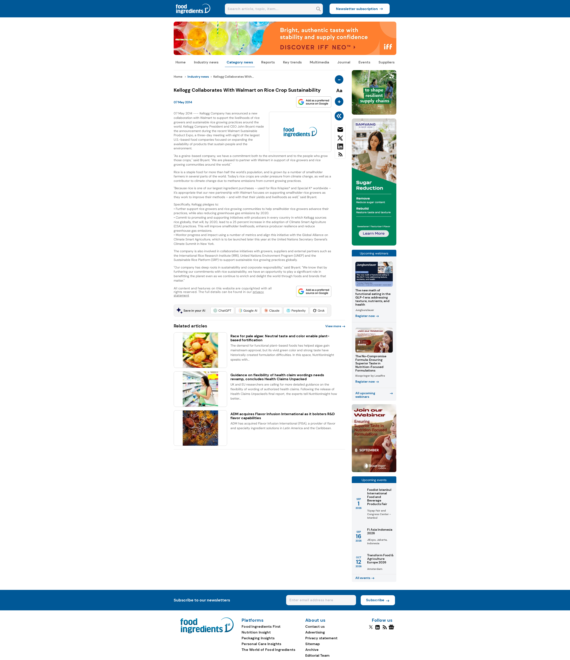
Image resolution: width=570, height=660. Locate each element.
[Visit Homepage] (193, 16)
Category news (240, 62)
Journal (343, 62)
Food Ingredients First (261, 626)
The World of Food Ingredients (268, 650)
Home (180, 62)
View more (333, 326)
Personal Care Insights (261, 644)
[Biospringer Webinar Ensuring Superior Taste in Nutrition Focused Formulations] (374, 471)
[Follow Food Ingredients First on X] (370, 629)
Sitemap (312, 644)
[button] (222, 310)
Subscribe (375, 600)
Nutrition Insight (256, 632)
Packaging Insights (258, 638)
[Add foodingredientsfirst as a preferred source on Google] (313, 102)
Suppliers (387, 62)
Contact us (315, 626)
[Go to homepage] (207, 632)
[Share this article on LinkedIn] (340, 147)
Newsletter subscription (357, 9)
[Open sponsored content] (285, 54)
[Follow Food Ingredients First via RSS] (384, 629)
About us (315, 620)
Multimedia (319, 62)
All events (362, 578)
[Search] (318, 9)
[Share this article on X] (340, 139)
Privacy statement (321, 638)
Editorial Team (317, 655)
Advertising (315, 632)
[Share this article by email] (340, 130)
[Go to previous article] (340, 116)
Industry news (206, 62)
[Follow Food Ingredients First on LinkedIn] (377, 629)
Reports (268, 62)
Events (364, 62)
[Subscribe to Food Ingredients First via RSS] (340, 156)
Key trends (292, 62)
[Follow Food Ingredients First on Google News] (392, 629)
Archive (312, 650)
